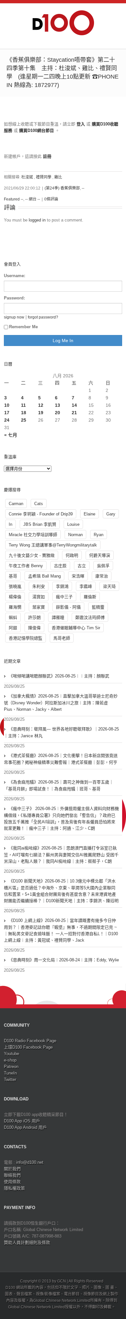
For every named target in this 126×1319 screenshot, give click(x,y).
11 (23, 405)
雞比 (58, 177)
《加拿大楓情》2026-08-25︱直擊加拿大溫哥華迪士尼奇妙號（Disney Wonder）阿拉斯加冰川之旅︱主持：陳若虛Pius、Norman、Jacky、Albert (61, 703)
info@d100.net (29, 1162)
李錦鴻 (62, 586)
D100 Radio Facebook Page (30, 1040)
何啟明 (72, 555)
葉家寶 (38, 607)
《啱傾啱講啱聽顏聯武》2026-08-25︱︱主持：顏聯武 (59, 676)
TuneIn (10, 1073)
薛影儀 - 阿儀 (68, 607)
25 (23, 420)
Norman (75, 534)
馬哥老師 (61, 638)
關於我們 (12, 1168)
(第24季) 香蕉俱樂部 (62, 188)
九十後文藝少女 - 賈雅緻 (32, 555)
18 (23, 412)
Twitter (10, 1079)
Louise (73, 524)
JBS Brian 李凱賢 (39, 524)
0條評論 (51, 199)
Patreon (11, 1066)
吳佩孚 (103, 565)
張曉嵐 (15, 586)
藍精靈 (98, 607)
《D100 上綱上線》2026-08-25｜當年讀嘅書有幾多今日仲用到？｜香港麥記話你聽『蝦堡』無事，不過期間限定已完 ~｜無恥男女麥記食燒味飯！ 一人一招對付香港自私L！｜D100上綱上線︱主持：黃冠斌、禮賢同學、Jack (61, 930)
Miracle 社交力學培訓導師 (33, 534)
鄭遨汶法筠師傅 (90, 617)
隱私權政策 (14, 1188)
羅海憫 (15, 607)
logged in (37, 220)
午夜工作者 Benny (26, 565)
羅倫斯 (90, 596)
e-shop (10, 1060)
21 (74, 412)
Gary (110, 514)
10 (6, 405)
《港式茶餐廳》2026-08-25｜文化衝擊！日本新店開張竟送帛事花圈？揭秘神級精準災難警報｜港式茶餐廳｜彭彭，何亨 (61, 759)
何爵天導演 (99, 555)
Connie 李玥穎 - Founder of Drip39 (41, 514)
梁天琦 (109, 586)
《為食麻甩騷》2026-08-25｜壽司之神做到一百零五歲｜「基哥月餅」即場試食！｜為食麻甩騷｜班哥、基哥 (58, 785)
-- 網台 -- (32, 199)
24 (6, 420)
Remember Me (23, 326)
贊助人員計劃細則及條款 (27, 1242)
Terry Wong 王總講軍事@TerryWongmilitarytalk (53, 545)
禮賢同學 (43, 177)
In (10, 524)
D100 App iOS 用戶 (22, 1121)
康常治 (101, 576)
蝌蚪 (13, 617)
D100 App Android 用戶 (25, 1127)
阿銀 (13, 627)
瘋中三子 (64, 596)
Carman (16, 503)
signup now (14, 317)
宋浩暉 (78, 576)
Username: (14, 275)
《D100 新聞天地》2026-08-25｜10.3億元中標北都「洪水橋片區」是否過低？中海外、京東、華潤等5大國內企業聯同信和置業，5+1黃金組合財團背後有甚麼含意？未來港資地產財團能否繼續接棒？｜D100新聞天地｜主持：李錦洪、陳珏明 (61, 891)
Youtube (11, 1053)
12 (40, 405)
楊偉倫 (15, 596)
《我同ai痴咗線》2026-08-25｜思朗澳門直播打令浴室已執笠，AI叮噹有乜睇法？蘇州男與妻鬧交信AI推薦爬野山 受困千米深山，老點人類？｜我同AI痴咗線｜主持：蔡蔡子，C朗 (61, 855)
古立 (82, 565)
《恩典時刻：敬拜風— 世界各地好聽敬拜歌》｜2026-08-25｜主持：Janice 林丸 (61, 732)
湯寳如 (38, 596)
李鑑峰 (85, 586)
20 (57, 412)
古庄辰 (60, 565)
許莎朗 (34, 617)
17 (6, 412)
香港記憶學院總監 (25, 638)
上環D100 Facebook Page (28, 1047)
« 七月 (10, 435)
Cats (38, 503)
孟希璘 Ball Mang (44, 576)
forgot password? (43, 317)
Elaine (89, 514)
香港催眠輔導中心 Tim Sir (76, 627)
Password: (14, 298)
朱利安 (38, 586)
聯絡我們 (12, 1175)
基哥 (13, 576)
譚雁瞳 (58, 617)
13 (57, 405)
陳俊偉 (34, 627)
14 (74, 405)
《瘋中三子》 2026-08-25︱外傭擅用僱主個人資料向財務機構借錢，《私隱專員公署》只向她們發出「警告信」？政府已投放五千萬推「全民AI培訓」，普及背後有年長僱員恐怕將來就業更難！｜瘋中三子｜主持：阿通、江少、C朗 (61, 818)
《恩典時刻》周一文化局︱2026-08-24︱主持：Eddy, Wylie (64, 959)
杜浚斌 (27, 177)
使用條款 (12, 1181)
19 (40, 412)
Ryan (98, 534)
